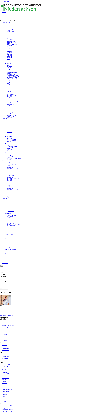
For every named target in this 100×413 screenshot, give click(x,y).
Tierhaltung (8, 84)
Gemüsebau (9, 173)
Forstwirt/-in (9, 37)
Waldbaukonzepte (10, 133)
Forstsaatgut (9, 131)
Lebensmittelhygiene (10, 216)
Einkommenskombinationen (11, 112)
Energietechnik (9, 66)
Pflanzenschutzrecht (10, 179)
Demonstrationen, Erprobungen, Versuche (13, 101)
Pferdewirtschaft (9, 57)
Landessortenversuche (10, 93)
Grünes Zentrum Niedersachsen (7, 411)
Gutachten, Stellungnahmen (11, 140)
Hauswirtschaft (9, 54)
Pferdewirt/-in (9, 43)
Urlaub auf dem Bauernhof (11, 225)
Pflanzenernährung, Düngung (11, 95)
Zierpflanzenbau (9, 180)
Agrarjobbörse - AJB (5, 366)
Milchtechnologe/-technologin (12, 41)
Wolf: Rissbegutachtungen (11, 159)
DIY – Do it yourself (10, 210)
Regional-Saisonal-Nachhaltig (12, 217)
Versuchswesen (9, 97)
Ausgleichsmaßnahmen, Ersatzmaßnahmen (14, 145)
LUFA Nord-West (5, 372)
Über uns (4, 12)
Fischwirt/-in (9, 36)
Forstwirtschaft (9, 52)
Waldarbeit (8, 148)
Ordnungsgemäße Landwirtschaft (12, 75)
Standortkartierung (10, 132)
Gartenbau (8, 53)
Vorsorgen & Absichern (10, 31)
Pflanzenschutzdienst (5, 337)
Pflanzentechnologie (10, 58)
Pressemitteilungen (5, 348)
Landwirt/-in (9, 40)
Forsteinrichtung (9, 124)
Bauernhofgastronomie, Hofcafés (12, 222)
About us (4, 359)
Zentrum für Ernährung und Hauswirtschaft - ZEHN (11, 371)
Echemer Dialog (9, 204)
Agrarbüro (8, 110)
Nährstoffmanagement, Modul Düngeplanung (10, 327)
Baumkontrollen (9, 138)
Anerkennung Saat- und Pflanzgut (12, 88)
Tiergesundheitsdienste (10, 104)
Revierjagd (8, 59)
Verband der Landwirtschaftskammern (8, 405)
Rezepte (8, 218)
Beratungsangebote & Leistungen (7, 392)
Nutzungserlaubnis (5, 350)
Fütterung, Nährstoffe (10, 102)
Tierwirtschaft (9, 60)
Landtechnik (9, 67)
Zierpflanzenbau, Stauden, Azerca (12, 168)
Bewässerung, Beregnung (11, 89)
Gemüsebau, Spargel (10, 165)
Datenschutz (4, 383)
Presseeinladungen (5, 346)
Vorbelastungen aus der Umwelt (12, 77)
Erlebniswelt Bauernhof (10, 223)
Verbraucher (4, 198)
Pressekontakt (4, 345)
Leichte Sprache (5, 379)
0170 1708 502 (2, 312)
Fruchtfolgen (9, 90)
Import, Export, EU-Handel (11, 175)
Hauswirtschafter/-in (10, 39)
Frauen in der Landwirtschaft (11, 114)
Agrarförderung (5, 334)
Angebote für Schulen (10, 203)
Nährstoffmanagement (10, 94)
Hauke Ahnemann (5, 264)
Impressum (4, 384)
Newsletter (4, 401)
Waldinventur (9, 126)
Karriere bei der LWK (6, 356)
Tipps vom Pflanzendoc (10, 211)
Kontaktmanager (5, 263)
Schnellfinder (4, 232)
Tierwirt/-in (8, 46)
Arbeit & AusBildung (6, 22)
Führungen (8, 205)
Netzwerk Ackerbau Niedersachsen (8, 408)
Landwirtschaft (9, 55)
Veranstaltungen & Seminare (7, 389)
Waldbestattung (9, 149)
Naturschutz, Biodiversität (11, 74)
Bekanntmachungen (5, 378)
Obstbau (8, 166)
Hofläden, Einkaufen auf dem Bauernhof (13, 224)
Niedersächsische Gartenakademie (8, 373)
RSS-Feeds (4, 399)
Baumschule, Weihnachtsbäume (12, 164)
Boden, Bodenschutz (10, 71)
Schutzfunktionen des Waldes (11, 125)
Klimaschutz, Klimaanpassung (12, 72)
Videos (3, 396)
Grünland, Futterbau (10, 91)
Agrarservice (9, 50)
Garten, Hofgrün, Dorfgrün (11, 115)
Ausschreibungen (9, 154)
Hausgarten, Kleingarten (11, 174)
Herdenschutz (9, 103)
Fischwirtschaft (9, 51)
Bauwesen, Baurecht (10, 65)
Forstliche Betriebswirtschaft (11, 139)
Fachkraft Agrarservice (10, 35)
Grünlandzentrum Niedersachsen (7, 409)
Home (3, 262)
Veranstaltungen (5, 13)
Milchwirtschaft (9, 56)
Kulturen (8, 92)
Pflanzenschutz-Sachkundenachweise (13, 178)
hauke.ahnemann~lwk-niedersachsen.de (7, 315)
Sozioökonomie (9, 117)
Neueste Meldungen (5, 397)
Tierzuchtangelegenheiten (6, 340)
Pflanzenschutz (9, 96)
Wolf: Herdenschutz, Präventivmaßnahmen (14, 158)
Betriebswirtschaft (10, 111)
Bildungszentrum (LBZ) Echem (7, 364)
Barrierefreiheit (4, 381)
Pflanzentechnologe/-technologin (12, 44)
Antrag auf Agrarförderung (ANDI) (8, 325)
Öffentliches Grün (10, 167)
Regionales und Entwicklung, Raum (13, 76)
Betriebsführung (9, 82)
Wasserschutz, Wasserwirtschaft (12, 78)
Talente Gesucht (5, 369)
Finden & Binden (9, 27)
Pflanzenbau (9, 83)
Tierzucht (8, 106)
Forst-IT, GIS (9, 155)
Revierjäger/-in (9, 45)
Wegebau (8, 150)
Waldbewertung (9, 141)
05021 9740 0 (2, 313)
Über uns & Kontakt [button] (5, 1)
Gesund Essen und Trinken (11, 215)
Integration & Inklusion (10, 29)
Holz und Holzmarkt (10, 147)
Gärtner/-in (8, 38)
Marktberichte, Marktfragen (11, 116)
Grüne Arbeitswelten (10, 28)
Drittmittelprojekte (5, 394)
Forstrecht (8, 157)
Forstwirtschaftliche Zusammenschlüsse (13, 146)
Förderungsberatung (10, 113)
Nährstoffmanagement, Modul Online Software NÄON (11, 329)
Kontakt (3, 15)
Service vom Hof (5, 368)
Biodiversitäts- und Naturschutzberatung (9, 326)
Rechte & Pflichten (10, 30)
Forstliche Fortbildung (10, 156)
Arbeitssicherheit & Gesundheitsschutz (13, 26)
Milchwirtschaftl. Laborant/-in (12, 42)
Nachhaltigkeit (9, 73)
